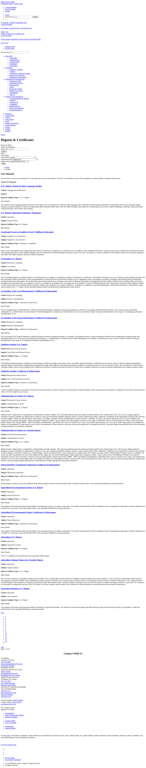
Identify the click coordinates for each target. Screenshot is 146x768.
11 (6, 636)
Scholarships (13, 93)
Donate (7, 11)
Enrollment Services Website (10, 675)
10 (6, 634)
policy (8, 735)
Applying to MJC (15, 81)
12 (6, 638)
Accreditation (9, 713)
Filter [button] (2, 153)
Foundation (13, 64)
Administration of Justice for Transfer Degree (21, 430)
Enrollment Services (16, 83)
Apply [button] (7, 15)
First (2, 613)
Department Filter (7, 159)
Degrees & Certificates (17, 75)
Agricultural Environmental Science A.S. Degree (22, 487)
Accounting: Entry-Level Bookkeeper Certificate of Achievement (29, 291)
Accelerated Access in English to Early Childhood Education (27, 232)
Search (35, 17)
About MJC (9, 56)
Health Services (14, 106)
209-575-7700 (5, 681)
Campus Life (13, 102)
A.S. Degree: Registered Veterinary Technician (21, 213)
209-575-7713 (5, 691)
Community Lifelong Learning (19, 73)
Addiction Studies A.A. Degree (14, 344)
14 (6, 641)
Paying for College (15, 89)
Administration (14, 60)
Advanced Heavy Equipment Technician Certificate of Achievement (30, 465)
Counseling (13, 104)
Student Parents (10, 728)
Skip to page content (8, 2)
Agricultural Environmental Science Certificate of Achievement (28, 512)
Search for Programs (8, 147)
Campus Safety (14, 62)
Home (7, 167)
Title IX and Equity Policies (14, 715)
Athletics (12, 100)
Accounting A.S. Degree (11, 259)
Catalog (12, 71)
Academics (9, 68)
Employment (9, 726)
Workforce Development (17, 77)
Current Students (10, 7)
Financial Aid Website (8, 685)
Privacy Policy (10, 758)
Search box (9, 17)
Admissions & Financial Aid (14, 79)
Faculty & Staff (10, 9)
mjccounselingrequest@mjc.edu (11, 664)
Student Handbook (15, 110)
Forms (11, 87)
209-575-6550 (18, 700)
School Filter (5, 157)
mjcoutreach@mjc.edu (8, 693)
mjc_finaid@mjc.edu (8, 683)
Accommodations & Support (19, 98)
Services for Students (16, 108)
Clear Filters (5, 155)
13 (6, 639)
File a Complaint (10, 723)
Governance (13, 66)
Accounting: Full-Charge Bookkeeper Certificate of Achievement (29, 318)
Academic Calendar (16, 69)
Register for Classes (16, 91)
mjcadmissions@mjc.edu (9, 673)
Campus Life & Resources (14, 96)
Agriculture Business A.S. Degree (15, 588)
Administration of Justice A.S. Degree (17, 396)
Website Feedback (11, 717)
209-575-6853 (5, 671)
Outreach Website (7, 695)
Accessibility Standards (13, 760)
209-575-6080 (5, 662)
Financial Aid (13, 85)
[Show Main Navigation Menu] (6, 19)
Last (2, 647)
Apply (3, 163)
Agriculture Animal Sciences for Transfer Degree (22, 560)
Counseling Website (7, 666)
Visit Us (12, 95)
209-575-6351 (17, 702)
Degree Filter (5, 161)
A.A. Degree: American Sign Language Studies (21, 186)
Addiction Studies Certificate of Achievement (20, 371)
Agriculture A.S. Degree (11, 537)
